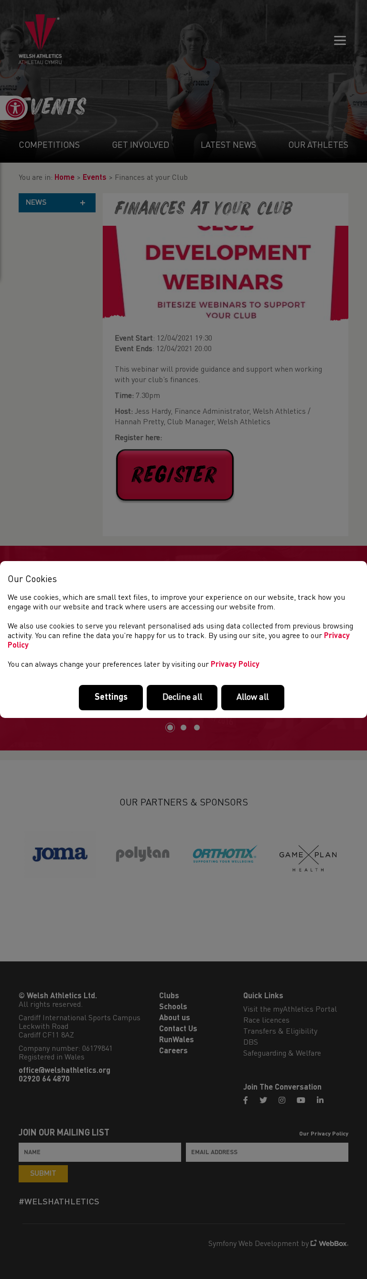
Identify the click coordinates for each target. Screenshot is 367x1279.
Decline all (182, 697)
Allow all (253, 697)
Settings (111, 697)
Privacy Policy (235, 665)
